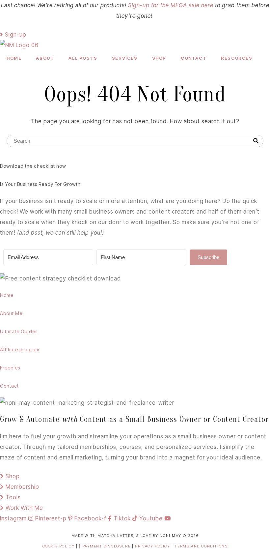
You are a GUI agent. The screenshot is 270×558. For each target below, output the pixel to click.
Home (14, 58)
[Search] (255, 141)
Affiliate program (20, 349)
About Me (11, 313)
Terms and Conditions (201, 546)
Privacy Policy (153, 546)
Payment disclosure (107, 546)
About (45, 58)
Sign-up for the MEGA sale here (170, 5)
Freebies (10, 367)
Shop (159, 58)
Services (125, 58)
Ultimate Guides (19, 331)
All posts (82, 58)
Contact (193, 58)
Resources (236, 58)
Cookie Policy (58, 546)
